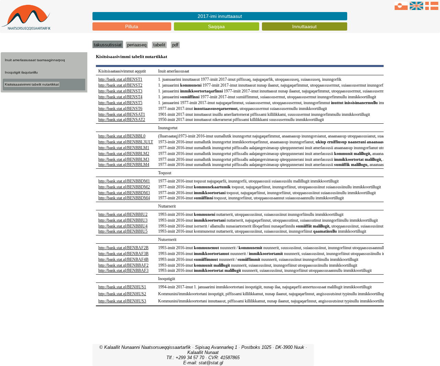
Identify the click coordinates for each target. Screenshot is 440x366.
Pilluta (131, 26)
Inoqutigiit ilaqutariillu (21, 72)
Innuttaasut (304, 26)
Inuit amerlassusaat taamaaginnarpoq (35, 60)
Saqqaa (216, 26)
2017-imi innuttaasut (220, 16)
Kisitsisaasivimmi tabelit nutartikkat (32, 84)
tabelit (159, 44)
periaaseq (136, 44)
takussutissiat (108, 44)
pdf (175, 44)
